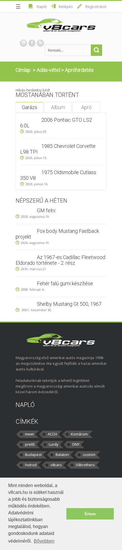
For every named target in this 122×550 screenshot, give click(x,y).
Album (58, 107)
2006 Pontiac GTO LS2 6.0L (56, 123)
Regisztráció (95, 6)
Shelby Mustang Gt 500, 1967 (69, 304)
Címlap (23, 70)
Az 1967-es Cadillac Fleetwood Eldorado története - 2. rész (60, 260)
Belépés (66, 6)
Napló (42, 6)
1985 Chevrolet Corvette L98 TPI (58, 149)
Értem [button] (90, 514)
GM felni (46, 210)
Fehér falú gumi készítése (65, 283)
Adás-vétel (48, 70)
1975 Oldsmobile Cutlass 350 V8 (58, 175)
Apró (86, 107)
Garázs (29, 107)
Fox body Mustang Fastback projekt (57, 234)
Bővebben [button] (44, 541)
